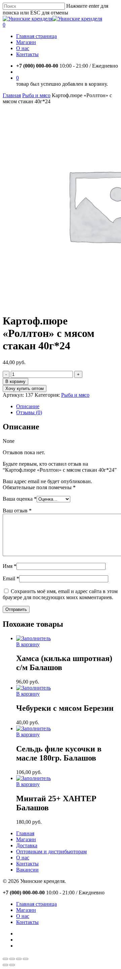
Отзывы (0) (29, 412)
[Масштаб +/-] (25, 959)
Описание (27, 406)
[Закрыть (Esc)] (5, 959)
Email (11, 578)
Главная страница (36, 904)
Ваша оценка (20, 499)
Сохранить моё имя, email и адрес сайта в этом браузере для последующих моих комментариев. (60, 594)
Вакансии (27, 870)
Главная (12, 95)
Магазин (26, 839)
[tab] (67, 406)
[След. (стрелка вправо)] (12, 965)
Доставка (26, 845)
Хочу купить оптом (24, 388)
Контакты (27, 863)
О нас (22, 857)
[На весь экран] (19, 959)
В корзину (15, 381)
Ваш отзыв (17, 510)
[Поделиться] (12, 959)
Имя (9, 566)
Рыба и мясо (36, 95)
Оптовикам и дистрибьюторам (51, 851)
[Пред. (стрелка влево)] (5, 965)
